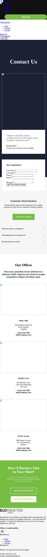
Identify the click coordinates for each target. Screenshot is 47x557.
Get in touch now (16, 185)
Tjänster (7, 28)
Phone (9, 178)
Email (9, 175)
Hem (6, 26)
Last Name (11, 173)
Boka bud (3, 34)
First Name (11, 170)
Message (10, 182)
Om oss (7, 30)
